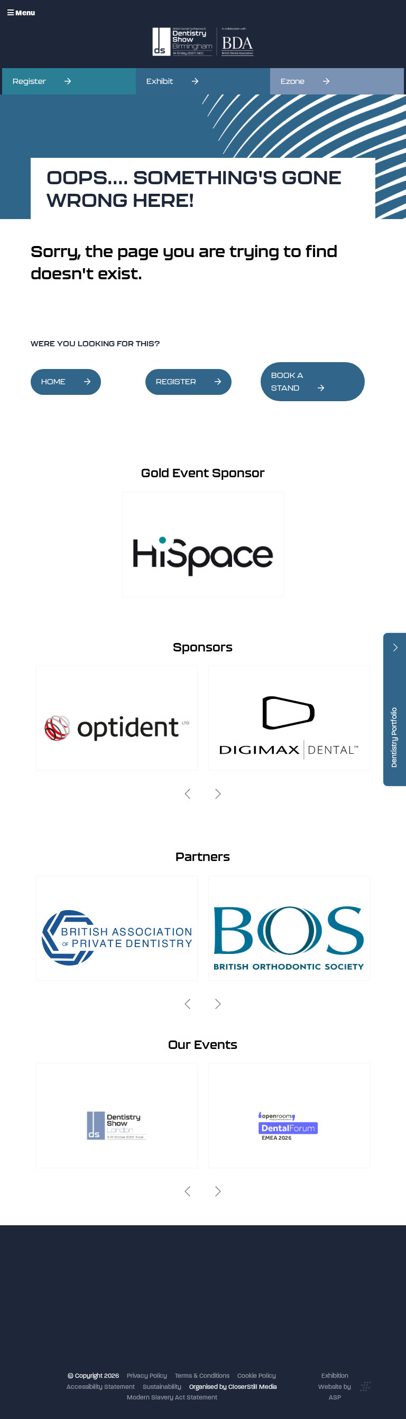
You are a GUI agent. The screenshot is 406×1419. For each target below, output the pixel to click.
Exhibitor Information (174, 1288)
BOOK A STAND (287, 382)
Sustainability (162, 1386)
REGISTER (176, 381)
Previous (187, 794)
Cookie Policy (256, 1375)
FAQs (152, 1331)
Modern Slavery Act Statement (172, 1397)
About (154, 1353)
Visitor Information (171, 1277)
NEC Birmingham (285, 1286)
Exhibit (159, 81)
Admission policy (169, 1321)
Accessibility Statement (101, 1386)
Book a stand (164, 1310)
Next (218, 794)
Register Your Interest (175, 1299)
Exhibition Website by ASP (334, 1386)
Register (29, 81)
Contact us (161, 1342)
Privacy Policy (147, 1375)
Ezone (292, 81)
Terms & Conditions (202, 1375)
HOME (53, 381)
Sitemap (157, 1364)
